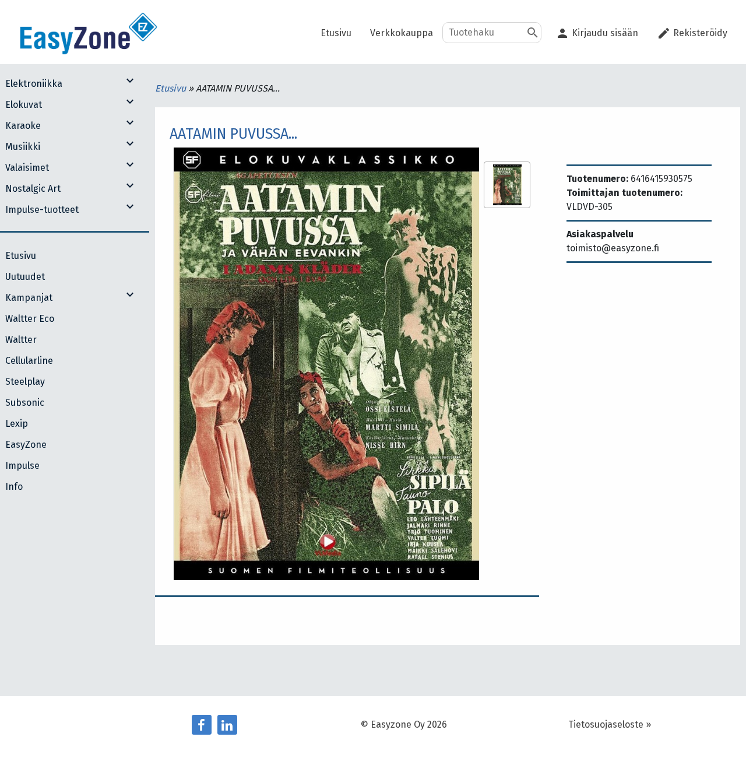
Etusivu (171, 88)
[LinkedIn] (227, 725)
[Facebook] (202, 725)
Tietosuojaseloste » (609, 724)
